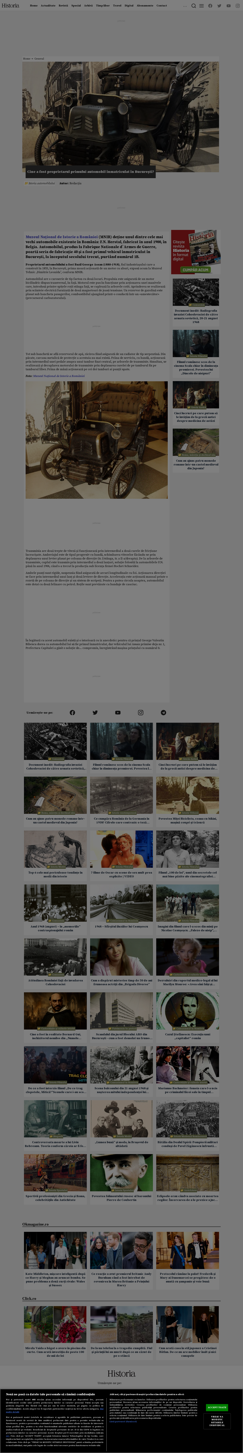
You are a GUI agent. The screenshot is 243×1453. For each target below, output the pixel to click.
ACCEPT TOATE (217, 1407)
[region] (121, 1421)
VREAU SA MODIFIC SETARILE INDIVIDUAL (216, 1421)
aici (7, 1435)
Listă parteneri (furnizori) (123, 1421)
